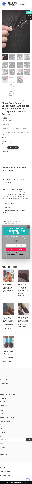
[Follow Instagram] (15, 241)
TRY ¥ (28, 15)
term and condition (20, 252)
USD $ (28, 12)
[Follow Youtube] (17, 241)
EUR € (28, 18)
